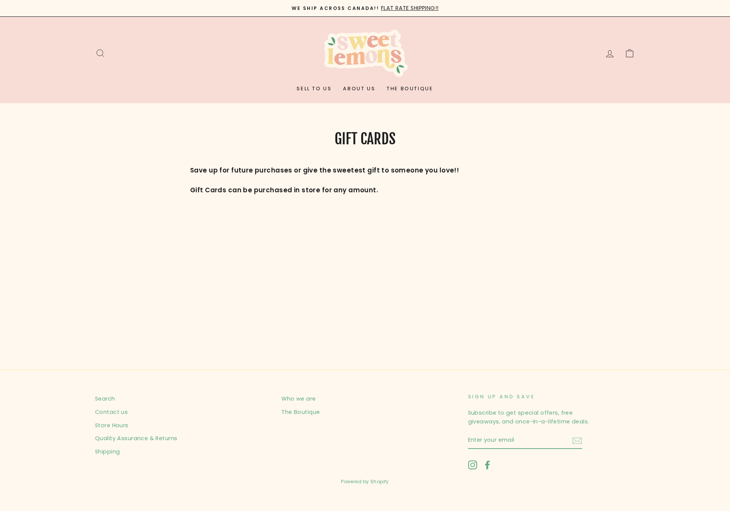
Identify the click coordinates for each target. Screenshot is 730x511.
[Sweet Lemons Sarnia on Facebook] (487, 464)
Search (105, 398)
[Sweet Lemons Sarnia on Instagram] (472, 464)
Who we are (298, 398)
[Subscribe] (577, 440)
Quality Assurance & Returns (136, 438)
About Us (359, 88)
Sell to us (314, 88)
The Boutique (410, 88)
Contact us (111, 412)
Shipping (107, 451)
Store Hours (112, 425)
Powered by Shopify (365, 481)
